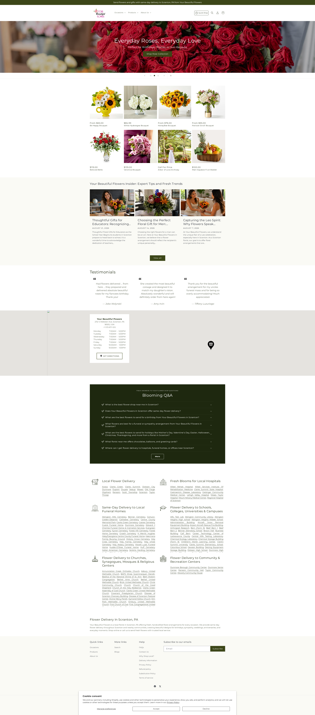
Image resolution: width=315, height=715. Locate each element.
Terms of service (146, 678)
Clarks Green (116, 487)
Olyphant (106, 492)
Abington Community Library (199, 517)
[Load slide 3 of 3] (158, 75)
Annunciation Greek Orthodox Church (121, 571)
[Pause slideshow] (170, 75)
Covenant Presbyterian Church (126, 593)
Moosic (140, 489)
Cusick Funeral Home (112, 525)
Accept (156, 709)
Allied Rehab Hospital (181, 487)
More (157, 456)
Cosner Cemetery (147, 522)
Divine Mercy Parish (118, 599)
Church (127, 585)
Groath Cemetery (127, 533)
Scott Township (129, 492)
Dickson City (148, 487)
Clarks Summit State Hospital (208, 489)
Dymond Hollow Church (139, 599)
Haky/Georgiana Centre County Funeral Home (123, 536)
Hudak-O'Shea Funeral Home (124, 547)
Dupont (115, 489)
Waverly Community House (190, 573)
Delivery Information (148, 660)
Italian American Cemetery (115, 550)
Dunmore (106, 489)
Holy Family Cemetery (131, 542)
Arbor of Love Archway (168, 170)
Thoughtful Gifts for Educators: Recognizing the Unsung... (110, 222)
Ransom (116, 492)
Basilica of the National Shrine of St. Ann (122, 577)
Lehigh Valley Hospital (198, 495)
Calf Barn (185, 533)
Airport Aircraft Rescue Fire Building (206, 525)
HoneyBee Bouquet (167, 125)
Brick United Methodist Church (134, 582)
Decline (206, 709)
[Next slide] (164, 75)
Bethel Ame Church (127, 579)
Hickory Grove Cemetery (138, 539)
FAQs (141, 647)
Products (94, 652)
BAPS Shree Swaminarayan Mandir (138, 574)
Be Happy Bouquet (98, 125)
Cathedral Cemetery (129, 519)
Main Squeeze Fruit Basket (204, 170)
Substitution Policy (147, 673)
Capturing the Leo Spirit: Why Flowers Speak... (202, 222)
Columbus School (178, 547)
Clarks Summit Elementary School (206, 544)
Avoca (105, 487)
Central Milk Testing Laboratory (207, 536)
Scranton (143, 492)
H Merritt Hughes (146, 533)
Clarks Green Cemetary (127, 522)
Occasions (94, 647)
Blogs (116, 652)
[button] (120, 12)
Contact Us (144, 652)
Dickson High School (197, 550)
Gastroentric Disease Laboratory (185, 492)
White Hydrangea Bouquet (136, 125)
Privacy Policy (173, 702)
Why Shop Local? (146, 656)
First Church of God (119, 604)
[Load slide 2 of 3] (154, 75)
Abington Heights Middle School (207, 519)
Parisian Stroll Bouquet (203, 125)
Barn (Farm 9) (198, 528)
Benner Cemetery (136, 517)
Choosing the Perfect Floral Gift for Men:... (154, 222)
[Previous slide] (144, 75)
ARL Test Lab (177, 517)
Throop (105, 495)
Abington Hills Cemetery (114, 517)
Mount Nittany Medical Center (192, 498)
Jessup (132, 489)
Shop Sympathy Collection (157, 57)
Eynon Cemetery (120, 530)
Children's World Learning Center (198, 542)
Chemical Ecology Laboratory (183, 539)
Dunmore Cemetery (134, 525)
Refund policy (145, 669)
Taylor (152, 492)
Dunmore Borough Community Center (188, 567)
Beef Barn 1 (212, 528)
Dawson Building (196, 547)
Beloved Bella (96, 170)
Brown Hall (209, 530)
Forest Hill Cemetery (138, 530)
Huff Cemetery (147, 547)
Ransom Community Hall (191, 570)
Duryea (124, 489)
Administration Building (182, 522)
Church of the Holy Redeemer (127, 588)
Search (117, 647)
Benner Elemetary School (190, 530)
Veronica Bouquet (132, 170)
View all (158, 258)
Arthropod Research (179, 528)
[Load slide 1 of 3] (151, 75)
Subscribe (218, 649)
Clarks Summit (132, 487)
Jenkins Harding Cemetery (142, 550)
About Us (94, 656)
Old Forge (150, 489)
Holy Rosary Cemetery (123, 544)
